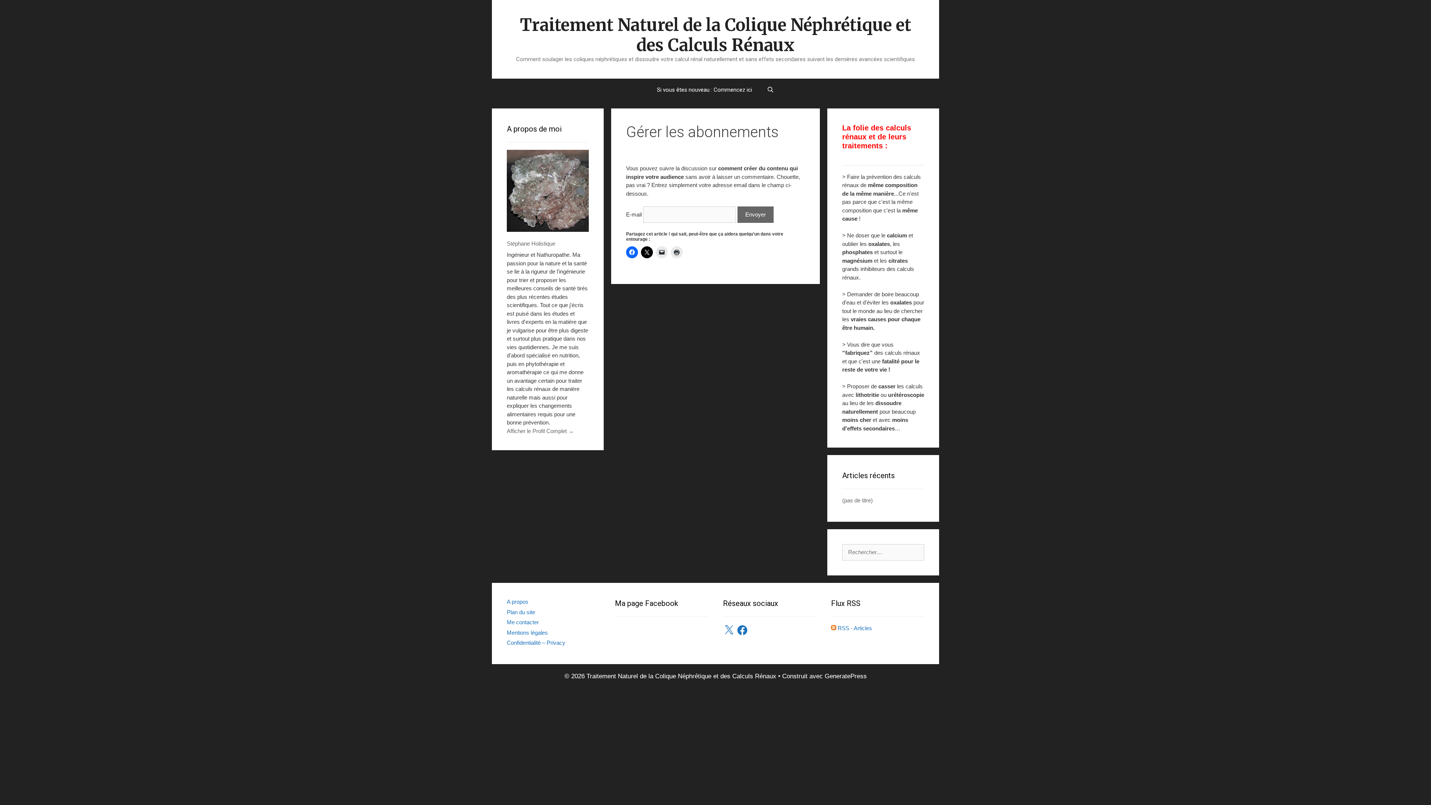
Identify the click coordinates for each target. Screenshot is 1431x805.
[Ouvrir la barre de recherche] (770, 90)
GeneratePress (846, 676)
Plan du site (521, 612)
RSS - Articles (854, 628)
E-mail (634, 214)
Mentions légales (527, 632)
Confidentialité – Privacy (536, 643)
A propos (517, 602)
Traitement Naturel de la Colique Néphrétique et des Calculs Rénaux (715, 35)
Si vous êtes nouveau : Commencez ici (704, 89)
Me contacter (523, 622)
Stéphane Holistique (531, 243)
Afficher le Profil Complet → (540, 431)
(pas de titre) (857, 500)
